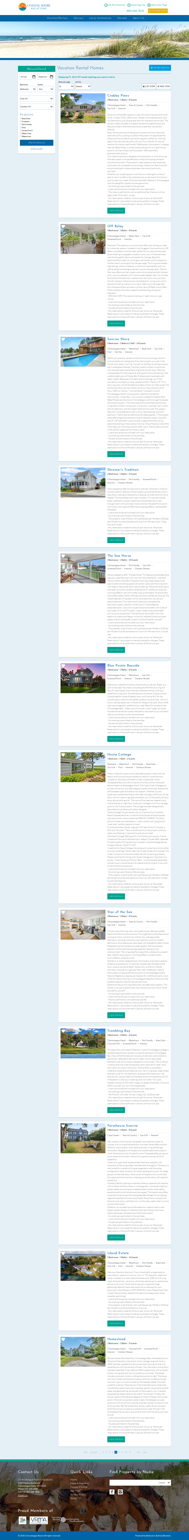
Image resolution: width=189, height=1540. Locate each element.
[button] (94, 759)
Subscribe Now (94, 779)
